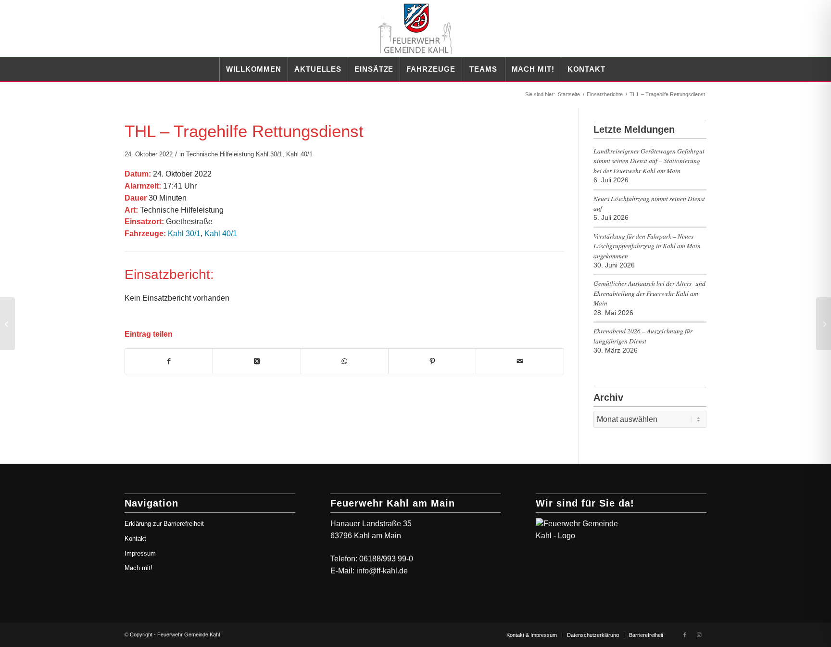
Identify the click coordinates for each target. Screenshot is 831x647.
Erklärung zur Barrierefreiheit (164, 523)
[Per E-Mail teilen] (519, 361)
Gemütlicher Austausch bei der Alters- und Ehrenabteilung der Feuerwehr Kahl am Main (649, 293)
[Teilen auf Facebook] (169, 361)
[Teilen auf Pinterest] (432, 361)
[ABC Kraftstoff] (7, 323)
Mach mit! (138, 567)
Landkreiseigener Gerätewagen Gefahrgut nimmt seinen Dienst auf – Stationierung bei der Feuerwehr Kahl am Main (649, 160)
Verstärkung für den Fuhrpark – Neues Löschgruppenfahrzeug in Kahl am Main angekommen (647, 245)
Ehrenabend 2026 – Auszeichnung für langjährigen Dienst (642, 335)
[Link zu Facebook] (685, 634)
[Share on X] (256, 361)
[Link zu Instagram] (699, 634)
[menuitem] (253, 69)
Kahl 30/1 (269, 154)
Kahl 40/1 (299, 154)
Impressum (140, 553)
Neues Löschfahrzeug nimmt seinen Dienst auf (649, 203)
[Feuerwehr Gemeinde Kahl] (415, 28)
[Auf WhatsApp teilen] (344, 361)
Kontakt (135, 538)
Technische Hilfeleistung (220, 154)
